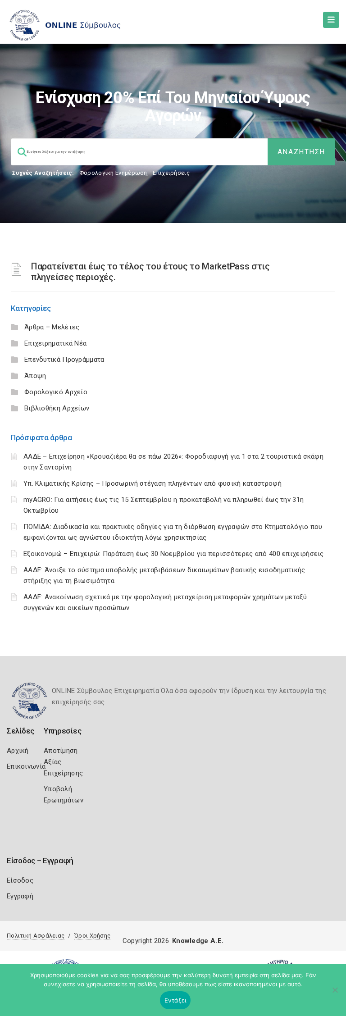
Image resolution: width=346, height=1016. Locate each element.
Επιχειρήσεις (171, 172)
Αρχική (18, 751)
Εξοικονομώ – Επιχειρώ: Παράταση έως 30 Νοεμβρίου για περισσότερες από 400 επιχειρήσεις (173, 554)
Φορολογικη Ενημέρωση (113, 172)
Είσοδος (20, 880)
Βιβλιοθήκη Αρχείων (56, 408)
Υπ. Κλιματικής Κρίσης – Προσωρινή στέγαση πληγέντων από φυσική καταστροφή (152, 483)
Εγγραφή (20, 896)
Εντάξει (175, 1000)
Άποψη (35, 376)
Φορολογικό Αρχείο (55, 392)
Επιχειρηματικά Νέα (55, 343)
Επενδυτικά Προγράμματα (64, 359)
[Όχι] (334, 994)
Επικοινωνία (26, 766)
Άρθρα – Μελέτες (52, 327)
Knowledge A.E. (197, 941)
